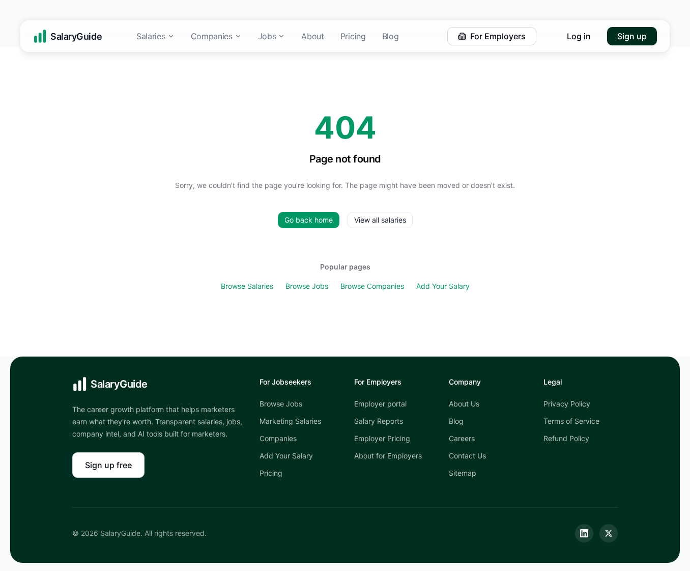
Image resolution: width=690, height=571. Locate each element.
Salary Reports (378, 421)
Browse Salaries (247, 286)
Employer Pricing (382, 438)
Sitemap (462, 473)
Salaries (150, 36)
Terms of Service (571, 421)
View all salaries (380, 219)
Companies (212, 36)
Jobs (267, 36)
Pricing (353, 36)
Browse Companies (372, 286)
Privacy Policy (566, 403)
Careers (462, 438)
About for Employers (388, 455)
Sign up (632, 36)
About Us (464, 403)
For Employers (498, 36)
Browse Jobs (306, 286)
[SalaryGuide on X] (608, 533)
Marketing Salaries (290, 421)
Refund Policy (566, 438)
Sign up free (108, 465)
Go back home (308, 219)
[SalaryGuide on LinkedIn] (584, 533)
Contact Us (467, 455)
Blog (390, 36)
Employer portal (380, 403)
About (312, 36)
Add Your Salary (443, 286)
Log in (579, 36)
